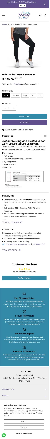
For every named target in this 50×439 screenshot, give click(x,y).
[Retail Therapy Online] (23, 15)
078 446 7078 (39, 244)
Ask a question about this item (19, 129)
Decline (24, 427)
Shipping (17, 84)
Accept (24, 421)
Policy (22, 5)
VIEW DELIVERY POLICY (12, 222)
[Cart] (44, 15)
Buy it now (24, 122)
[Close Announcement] (45, 4)
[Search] (40, 15)
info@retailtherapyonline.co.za (18, 244)
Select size (7, 91)
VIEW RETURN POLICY (11, 250)
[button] (3, 14)
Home (4, 24)
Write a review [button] (24, 278)
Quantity (6, 103)
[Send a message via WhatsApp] (4, 435)
